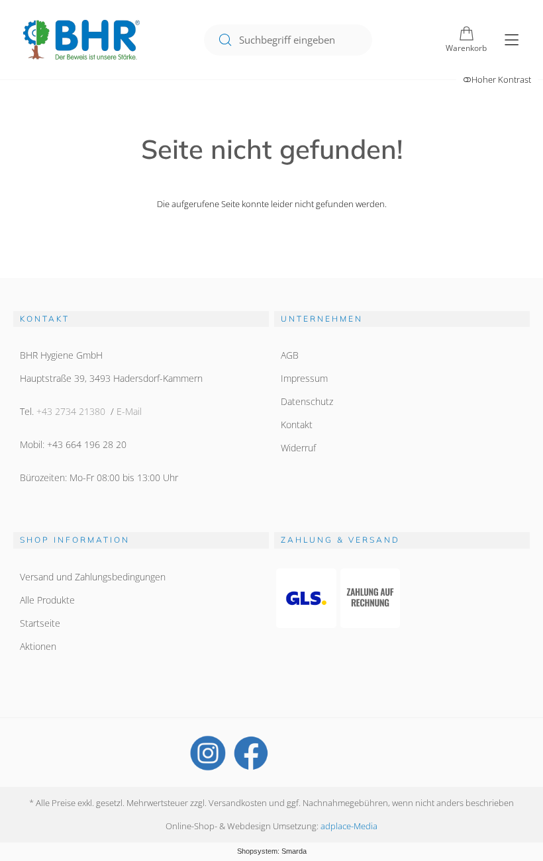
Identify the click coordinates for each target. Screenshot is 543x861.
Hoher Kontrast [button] (501, 79)
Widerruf (298, 447)
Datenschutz (307, 401)
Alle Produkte (47, 600)
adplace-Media (349, 826)
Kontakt (297, 424)
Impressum (304, 378)
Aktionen (38, 646)
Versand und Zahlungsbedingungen (93, 576)
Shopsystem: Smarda (272, 851)
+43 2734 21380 (70, 411)
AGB (290, 355)
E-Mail (129, 411)
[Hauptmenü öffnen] (511, 40)
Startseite (40, 623)
